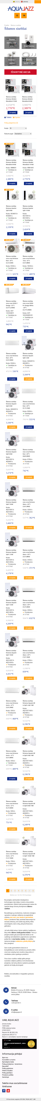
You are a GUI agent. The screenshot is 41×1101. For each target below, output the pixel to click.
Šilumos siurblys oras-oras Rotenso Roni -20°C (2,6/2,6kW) (12, 356)
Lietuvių (17, 1)
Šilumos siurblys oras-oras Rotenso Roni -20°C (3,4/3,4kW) (12, 259)
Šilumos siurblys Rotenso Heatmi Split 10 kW (28, 208)
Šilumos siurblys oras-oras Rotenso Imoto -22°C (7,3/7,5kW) (12, 854)
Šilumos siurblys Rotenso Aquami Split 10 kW (11, 502)
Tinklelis (8, 117)
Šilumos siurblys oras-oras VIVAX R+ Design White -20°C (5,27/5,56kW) (28, 305)
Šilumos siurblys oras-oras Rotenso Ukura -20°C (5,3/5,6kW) (29, 603)
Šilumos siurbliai (16, 25)
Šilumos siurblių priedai (29, 61)
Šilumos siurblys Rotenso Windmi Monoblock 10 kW (11, 99)
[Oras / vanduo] (29, 41)
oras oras (13, 917)
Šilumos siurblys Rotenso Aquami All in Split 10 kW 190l (29, 853)
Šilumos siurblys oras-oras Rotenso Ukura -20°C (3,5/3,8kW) (29, 553)
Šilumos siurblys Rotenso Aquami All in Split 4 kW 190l (29, 703)
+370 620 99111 (16, 1003)
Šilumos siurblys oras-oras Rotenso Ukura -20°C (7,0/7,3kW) (29, 653)
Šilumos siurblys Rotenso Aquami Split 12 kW (11, 552)
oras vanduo (20, 917)
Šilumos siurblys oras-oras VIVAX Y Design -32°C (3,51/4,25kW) (11, 304)
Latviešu (25, 1)
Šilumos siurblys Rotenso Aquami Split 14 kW (11, 602)
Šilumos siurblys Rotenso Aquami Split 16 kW (11, 652)
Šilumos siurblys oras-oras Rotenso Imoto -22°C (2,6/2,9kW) (12, 704)
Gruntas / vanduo (11, 61)
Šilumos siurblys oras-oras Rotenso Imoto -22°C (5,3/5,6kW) (12, 804)
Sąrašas (17, 117)
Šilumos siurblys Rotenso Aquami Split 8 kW (11, 452)
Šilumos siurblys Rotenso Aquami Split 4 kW (28, 355)
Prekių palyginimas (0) (11, 123)
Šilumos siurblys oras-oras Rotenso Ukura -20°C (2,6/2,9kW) (29, 503)
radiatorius (19, 941)
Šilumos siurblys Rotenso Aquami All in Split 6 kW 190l (29, 753)
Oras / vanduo (29, 46)
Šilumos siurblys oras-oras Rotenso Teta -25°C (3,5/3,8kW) (29, 259)
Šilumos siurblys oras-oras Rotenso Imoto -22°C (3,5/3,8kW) (12, 754)
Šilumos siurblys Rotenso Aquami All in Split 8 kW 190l (29, 803)
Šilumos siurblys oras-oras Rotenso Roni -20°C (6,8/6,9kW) (29, 453)
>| (33, 891)
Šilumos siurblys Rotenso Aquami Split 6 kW (11, 403)
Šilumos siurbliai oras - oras (12, 42)
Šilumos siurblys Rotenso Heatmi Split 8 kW (11, 208)
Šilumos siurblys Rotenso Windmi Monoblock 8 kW (27, 99)
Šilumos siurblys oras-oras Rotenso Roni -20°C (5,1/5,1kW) (29, 404)
